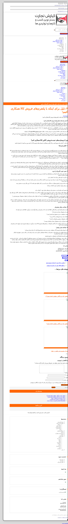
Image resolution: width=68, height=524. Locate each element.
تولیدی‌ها (61, 459)
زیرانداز (59, 424)
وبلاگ (66, 260)
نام (67, 375)
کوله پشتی (58, 425)
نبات (62, 449)
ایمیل (66, 377)
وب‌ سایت (65, 380)
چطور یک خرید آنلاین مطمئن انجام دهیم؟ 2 (56, 395)
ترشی (59, 439)
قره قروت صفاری (59, 433)
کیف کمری (58, 428)
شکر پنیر (59, 442)
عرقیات (59, 443)
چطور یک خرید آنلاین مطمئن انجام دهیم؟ (56, 396)
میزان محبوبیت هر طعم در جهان (58, 398)
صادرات (61, 460)
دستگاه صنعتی (60, 430)
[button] (63, 503)
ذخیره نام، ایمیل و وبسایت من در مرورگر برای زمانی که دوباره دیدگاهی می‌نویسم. (48, 382)
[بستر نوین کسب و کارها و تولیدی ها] (51, 25)
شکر (60, 441)
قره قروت (58, 446)
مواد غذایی (61, 435)
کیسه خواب (58, 427)
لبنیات (62, 434)
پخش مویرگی (60, 462)
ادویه (60, 437)
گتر (60, 429)
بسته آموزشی (60, 422)
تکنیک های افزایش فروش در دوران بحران (56, 400)
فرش (62, 432)
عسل (59, 444)
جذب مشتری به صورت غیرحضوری (57, 399)
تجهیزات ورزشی (59, 423)
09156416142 (63, 510)
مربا (60, 447)
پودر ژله (59, 438)
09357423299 (63, 506)
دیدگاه (66, 372)
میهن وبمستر (64, 255)
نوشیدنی (59, 448)
